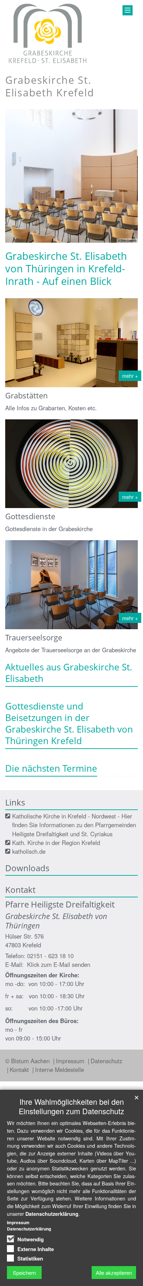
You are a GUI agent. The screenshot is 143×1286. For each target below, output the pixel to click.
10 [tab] (118, 242)
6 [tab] (76, 242)
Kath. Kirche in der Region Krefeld (56, 842)
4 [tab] (55, 242)
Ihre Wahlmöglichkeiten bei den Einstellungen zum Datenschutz (71, 1106)
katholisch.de (28, 851)
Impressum (71, 1061)
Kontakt (20, 1069)
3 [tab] (45, 242)
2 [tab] (35, 242)
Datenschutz (106, 1061)
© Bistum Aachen (28, 1061)
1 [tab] (24, 242)
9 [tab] (107, 242)
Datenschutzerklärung (51, 1213)
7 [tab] (87, 242)
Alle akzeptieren (114, 1272)
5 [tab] (66, 242)
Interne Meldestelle (59, 1069)
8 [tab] (97, 242)
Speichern (24, 1272)
